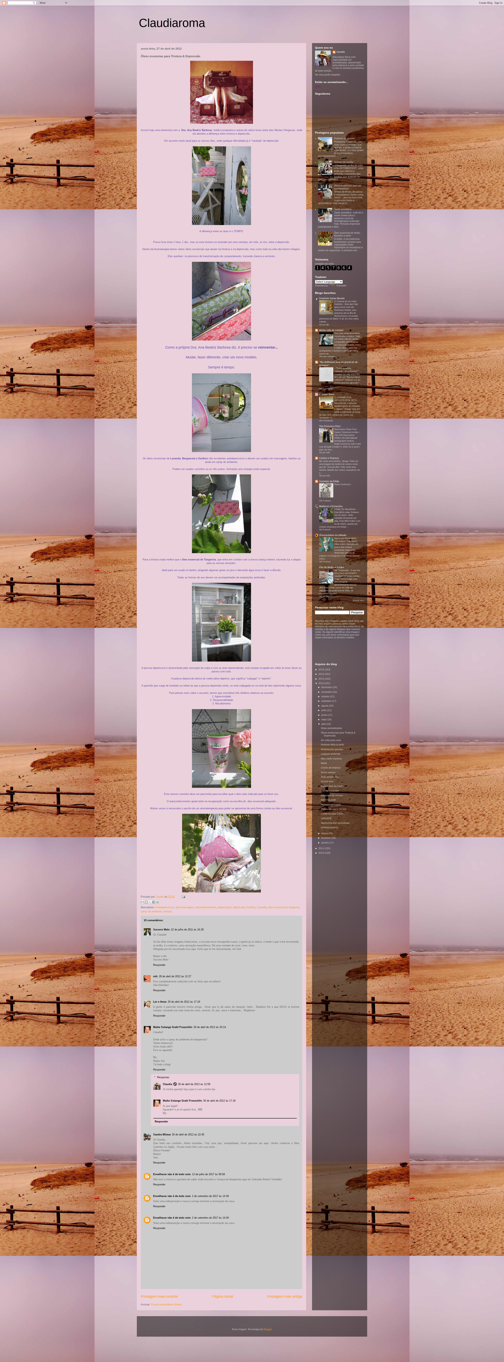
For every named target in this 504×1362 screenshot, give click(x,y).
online (318, 86)
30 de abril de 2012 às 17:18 (219, 1100)
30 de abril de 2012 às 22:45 (188, 1134)
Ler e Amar (160, 1001)
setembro (326, 701)
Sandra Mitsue (162, 1134)
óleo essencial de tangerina (283, 907)
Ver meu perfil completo (327, 74)
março (325, 833)
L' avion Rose (326, 394)
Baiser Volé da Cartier (332, 786)
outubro (325, 696)
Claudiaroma (172, 23)
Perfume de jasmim (344, 138)
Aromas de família (343, 162)
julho (324, 710)
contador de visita (324, 263)
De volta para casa (331, 740)
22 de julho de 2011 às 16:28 (187, 929)
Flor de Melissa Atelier (331, 567)
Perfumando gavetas (332, 749)
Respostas (163, 1077)
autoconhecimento (205, 907)
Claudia (160, 896)
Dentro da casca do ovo (333, 809)
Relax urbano (328, 772)
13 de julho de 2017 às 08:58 (208, 1174)
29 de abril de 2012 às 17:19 (184, 1001)
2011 (322, 848)
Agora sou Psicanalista (345, 538)
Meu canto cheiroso (331, 758)
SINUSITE (326, 818)
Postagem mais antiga (284, 1296)
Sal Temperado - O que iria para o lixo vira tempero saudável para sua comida (347, 573)
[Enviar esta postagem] (182, 896)
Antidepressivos (165, 907)
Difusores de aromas (332, 795)
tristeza (167, 911)
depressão (239, 907)
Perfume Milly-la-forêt (332, 744)
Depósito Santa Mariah (332, 298)
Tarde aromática (342, 209)
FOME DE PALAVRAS (345, 509)
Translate (341, 285)
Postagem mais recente (159, 1296)
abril (324, 724)
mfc (155, 976)
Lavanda (262, 907)
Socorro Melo (161, 929)
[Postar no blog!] (146, 902)
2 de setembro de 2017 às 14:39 (210, 1196)
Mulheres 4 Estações (331, 506)
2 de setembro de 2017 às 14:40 (210, 1217)
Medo (324, 763)
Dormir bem (327, 781)
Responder (159, 964)
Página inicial (222, 1296)
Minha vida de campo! (331, 330)
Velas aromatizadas (331, 728)
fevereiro (326, 838)
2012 (322, 683)
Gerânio (250, 907)
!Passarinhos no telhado (332, 535)
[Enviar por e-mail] (143, 902)
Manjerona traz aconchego (335, 823)
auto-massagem (184, 907)
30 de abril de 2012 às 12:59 (194, 1084)
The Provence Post (329, 426)
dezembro (327, 687)
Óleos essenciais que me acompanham (347, 187)
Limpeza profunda (330, 754)
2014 (322, 674)
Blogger (267, 1329)
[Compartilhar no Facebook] (154, 902)
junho (324, 715)
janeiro (325, 842)
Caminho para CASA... (333, 813)
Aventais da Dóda (329, 481)
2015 (322, 669)
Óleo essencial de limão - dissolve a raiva (347, 234)
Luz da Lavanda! (330, 790)
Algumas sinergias (331, 804)
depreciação (225, 907)
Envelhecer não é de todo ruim (172, 1174)
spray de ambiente (151, 911)
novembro (327, 692)
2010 (322, 853)
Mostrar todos (358, 601)
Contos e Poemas (329, 458)
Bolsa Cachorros (342, 484)
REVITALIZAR (328, 800)
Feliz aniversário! (330, 777)
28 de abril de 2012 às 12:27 (175, 976)
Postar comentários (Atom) (166, 1304)
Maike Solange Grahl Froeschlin (172, 1027)
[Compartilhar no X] (150, 902)
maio (324, 719)
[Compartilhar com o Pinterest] (157, 902)
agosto (325, 705)
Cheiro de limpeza (331, 767)
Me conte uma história (330, 461)
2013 (322, 678)
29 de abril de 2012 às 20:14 (210, 1027)
